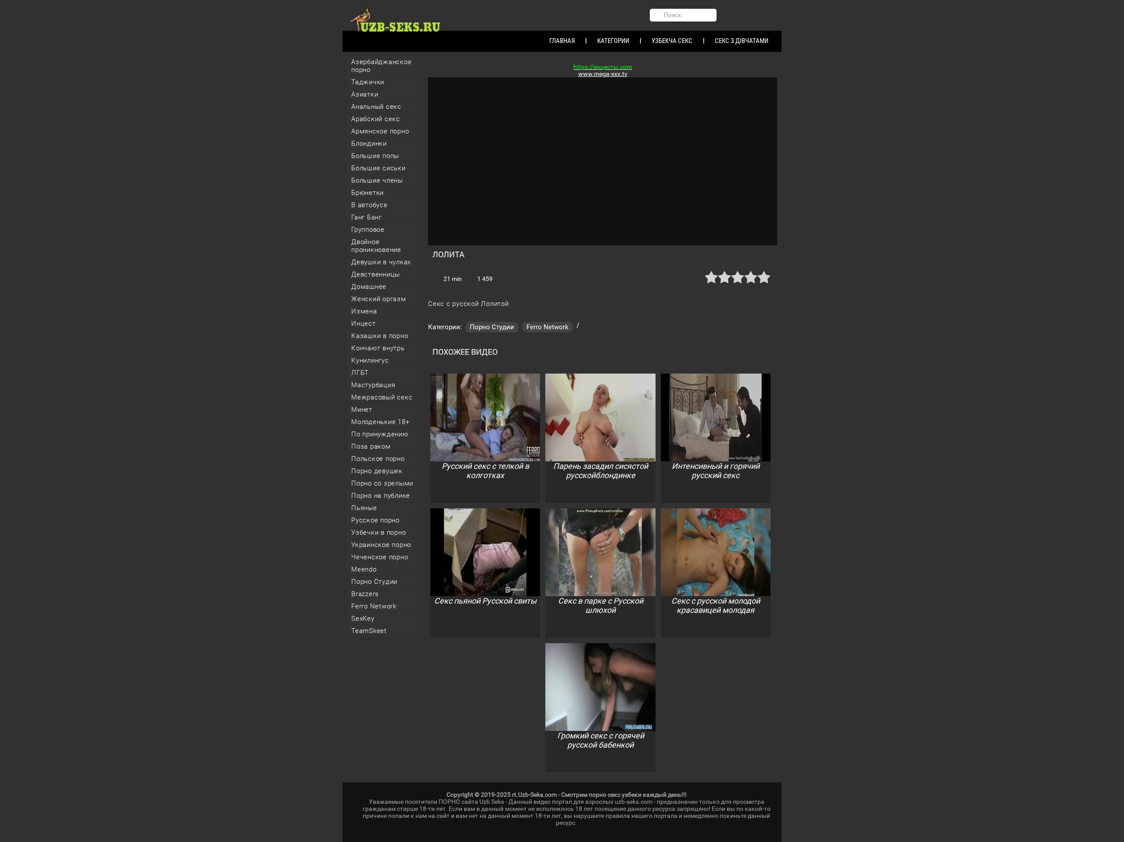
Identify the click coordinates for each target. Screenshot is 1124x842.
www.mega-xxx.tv (602, 73)
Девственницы (375, 274)
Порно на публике (380, 496)
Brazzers (365, 594)
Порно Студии (374, 582)
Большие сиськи (378, 168)
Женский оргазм (378, 299)
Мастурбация (373, 385)
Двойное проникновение (376, 246)
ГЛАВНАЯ (562, 41)
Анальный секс (376, 107)
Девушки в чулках (381, 262)
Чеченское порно (379, 557)
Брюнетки (367, 193)
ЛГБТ (360, 373)
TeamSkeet (369, 631)
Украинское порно (381, 545)
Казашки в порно (379, 336)
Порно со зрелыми (382, 483)
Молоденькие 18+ (380, 422)
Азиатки (364, 94)
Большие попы (375, 156)
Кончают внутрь (378, 348)
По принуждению (379, 434)
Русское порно (375, 520)
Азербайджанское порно (381, 66)
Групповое (368, 230)
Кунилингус (370, 360)
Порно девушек (377, 471)
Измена (364, 311)
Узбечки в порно (378, 532)
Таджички (367, 82)
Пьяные (364, 508)
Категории (613, 41)
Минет (361, 410)
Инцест (363, 323)
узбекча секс (672, 41)
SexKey (363, 619)
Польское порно (378, 459)
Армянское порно (380, 131)
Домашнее (368, 287)
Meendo (364, 569)
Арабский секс (375, 119)
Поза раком (371, 446)
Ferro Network (373, 606)
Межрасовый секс (381, 397)
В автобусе (369, 205)
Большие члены (377, 180)
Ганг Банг (366, 217)
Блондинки (369, 144)
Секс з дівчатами (741, 41)
